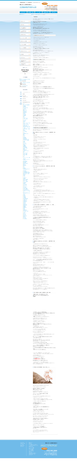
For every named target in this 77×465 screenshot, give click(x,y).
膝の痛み (24, 113)
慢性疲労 (24, 130)
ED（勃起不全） (25, 218)
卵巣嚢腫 (24, 206)
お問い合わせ (54, 12)
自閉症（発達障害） (25, 179)
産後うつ (24, 164)
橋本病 (24, 142)
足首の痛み (24, 114)
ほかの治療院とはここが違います (23, 28)
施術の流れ (22, 24)
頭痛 (23, 116)
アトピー (24, 176)
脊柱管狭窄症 (25, 111)
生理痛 (24, 194)
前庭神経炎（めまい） (26, 133)
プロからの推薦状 (23, 44)
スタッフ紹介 (38, 12)
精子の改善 (24, 217)
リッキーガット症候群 (26, 140)
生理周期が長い (25, 200)
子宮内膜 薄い (25, 199)
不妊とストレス (25, 186)
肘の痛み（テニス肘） (26, 150)
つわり (24, 155)
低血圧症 (24, 174)
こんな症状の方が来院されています (38, 14)
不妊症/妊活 (24, 182)
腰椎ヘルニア (25, 109)
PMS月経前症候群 (25, 198)
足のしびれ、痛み (25, 107)
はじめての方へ (23, 12)
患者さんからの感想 (24, 41)
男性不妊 (24, 216)
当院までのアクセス (31, 451)
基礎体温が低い (25, 204)
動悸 (23, 134)
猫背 (23, 151)
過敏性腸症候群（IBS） (26, 139)
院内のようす (23, 21)
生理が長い (24, 202)
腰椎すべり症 (25, 110)
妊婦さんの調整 (25, 153)
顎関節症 (24, 121)
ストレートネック (25, 119)
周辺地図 (22, 54)
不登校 (24, 175)
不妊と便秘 (24, 187)
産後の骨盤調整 (25, 161)
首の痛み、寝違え (25, 118)
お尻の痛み (24, 108)
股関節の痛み (25, 112)
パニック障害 (25, 131)
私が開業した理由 (30, 12)
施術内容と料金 (46, 12)
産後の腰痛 (24, 162)
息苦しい (24, 135)
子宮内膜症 (24, 197)
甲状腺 (24, 141)
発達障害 (24, 178)
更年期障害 (24, 137)
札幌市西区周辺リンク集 (23, 64)
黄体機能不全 (25, 207)
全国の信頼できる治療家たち (23, 61)
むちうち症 (24, 120)
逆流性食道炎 (25, 138)
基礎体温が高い (25, 205)
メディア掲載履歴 (23, 47)
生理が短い (24, 203)
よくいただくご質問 (31, 447)
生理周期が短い (25, 201)
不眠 (23, 129)
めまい (24, 132)
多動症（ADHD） (25, 180)
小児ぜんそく (25, 177)
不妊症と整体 (25, 184)
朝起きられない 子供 (26, 173)
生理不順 (24, 195)
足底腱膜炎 (24, 115)
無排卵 (24, 208)
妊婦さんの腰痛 (25, 154)
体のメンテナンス (25, 152)
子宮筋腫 (24, 196)
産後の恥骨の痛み (25, 163)
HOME (33, 14)
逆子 (23, 156)
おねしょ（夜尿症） (25, 181)
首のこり (24, 117)
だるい (24, 136)
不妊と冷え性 (25, 185)
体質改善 (24, 183)
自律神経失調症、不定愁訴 (26, 128)
